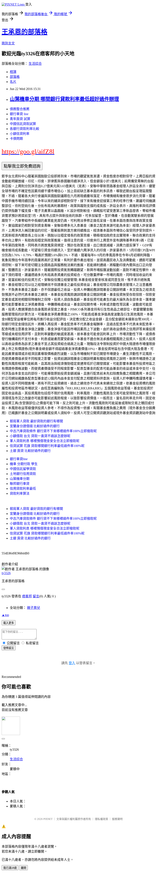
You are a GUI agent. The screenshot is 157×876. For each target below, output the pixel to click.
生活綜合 (35, 63)
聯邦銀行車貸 (19, 483)
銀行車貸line (19, 459)
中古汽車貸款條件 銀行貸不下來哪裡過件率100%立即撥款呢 (53, 431)
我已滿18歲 (10, 867)
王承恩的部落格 (24, 32)
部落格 (15, 76)
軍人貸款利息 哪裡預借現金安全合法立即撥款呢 (44, 441)
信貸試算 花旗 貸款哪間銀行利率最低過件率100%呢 (47, 446)
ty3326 (6, 573)
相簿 (13, 72)
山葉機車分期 (19, 478)
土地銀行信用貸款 (23, 474)
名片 (13, 81)
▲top (5, 615)
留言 (36, 596)
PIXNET (48, 819)
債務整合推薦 (19, 109)
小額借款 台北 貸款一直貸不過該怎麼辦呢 (40, 436)
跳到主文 (8, 43)
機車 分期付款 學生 (24, 464)
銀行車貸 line (19, 114)
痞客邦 (27, 596)
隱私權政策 (101, 819)
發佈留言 (8, 648)
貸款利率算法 (19, 493)
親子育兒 (33, 607)
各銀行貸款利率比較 (24, 128)
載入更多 (8, 622)
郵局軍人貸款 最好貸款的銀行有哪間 (36, 421)
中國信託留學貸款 (23, 469)
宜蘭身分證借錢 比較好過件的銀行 (35, 426)
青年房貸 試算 (20, 119)
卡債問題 (16, 138)
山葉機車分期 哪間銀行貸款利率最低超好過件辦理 (64, 99)
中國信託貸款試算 (23, 124)
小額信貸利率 (19, 133)
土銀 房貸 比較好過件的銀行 (30, 450)
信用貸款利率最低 (23, 488)
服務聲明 (117, 819)
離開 (23, 867)
